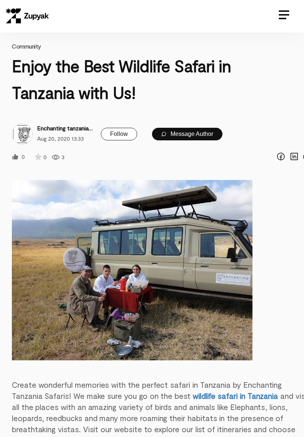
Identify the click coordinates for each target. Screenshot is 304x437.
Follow (119, 134)
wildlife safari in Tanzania (235, 395)
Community (26, 46)
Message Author (191, 134)
